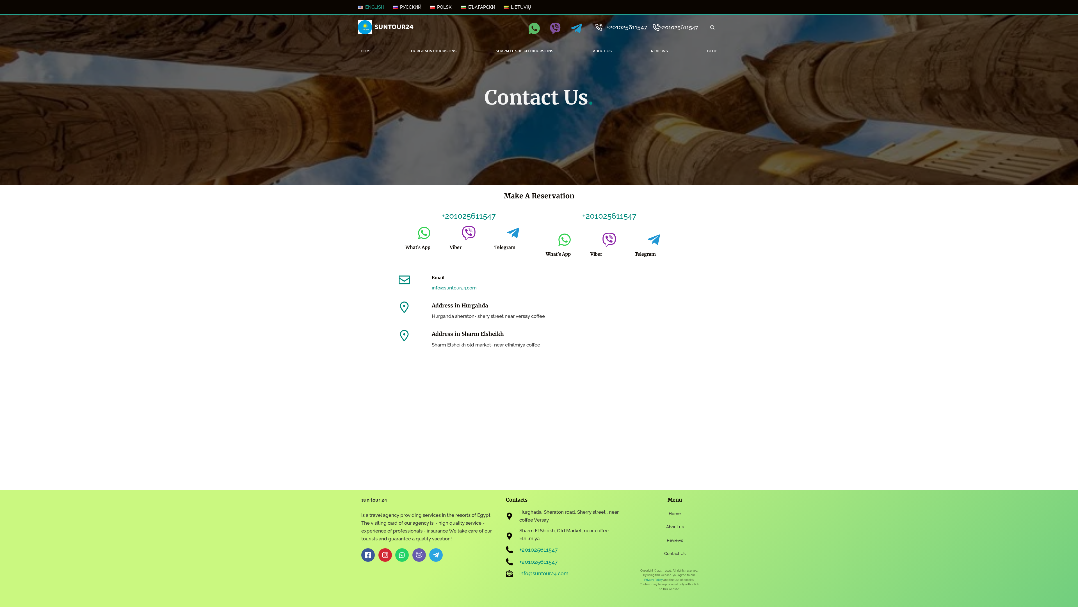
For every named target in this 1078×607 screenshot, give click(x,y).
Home (366, 51)
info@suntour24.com (454, 288)
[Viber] (555, 28)
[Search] (712, 27)
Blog (712, 51)
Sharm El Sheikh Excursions (524, 51)
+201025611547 (627, 27)
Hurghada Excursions (433, 51)
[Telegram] (576, 28)
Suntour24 (394, 27)
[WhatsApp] (534, 28)
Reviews (659, 51)
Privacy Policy (653, 579)
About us (602, 51)
